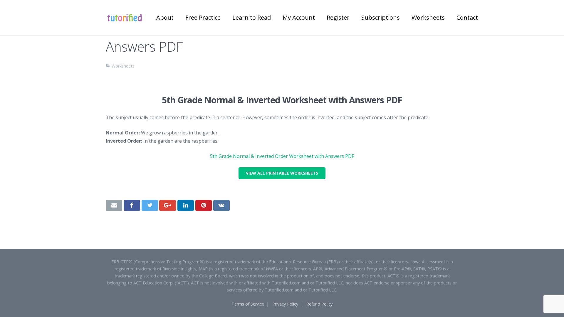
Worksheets (123, 66)
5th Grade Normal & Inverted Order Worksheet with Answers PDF (282, 156)
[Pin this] (203, 205)
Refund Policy (319, 304)
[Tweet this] (150, 205)
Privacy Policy (285, 304)
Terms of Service (247, 304)
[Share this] (132, 205)
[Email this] (114, 205)
